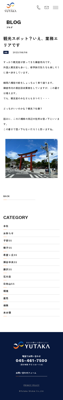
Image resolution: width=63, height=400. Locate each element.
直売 (6, 298)
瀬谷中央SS (10, 262)
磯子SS (7, 247)
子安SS (7, 240)
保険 (6, 305)
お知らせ (8, 233)
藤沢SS (7, 269)
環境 (6, 291)
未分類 (7, 312)
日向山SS (9, 284)
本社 (6, 226)
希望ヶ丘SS (10, 255)
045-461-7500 (31, 360)
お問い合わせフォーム (26, 373)
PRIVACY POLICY (31, 385)
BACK (6, 196)
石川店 (7, 276)
